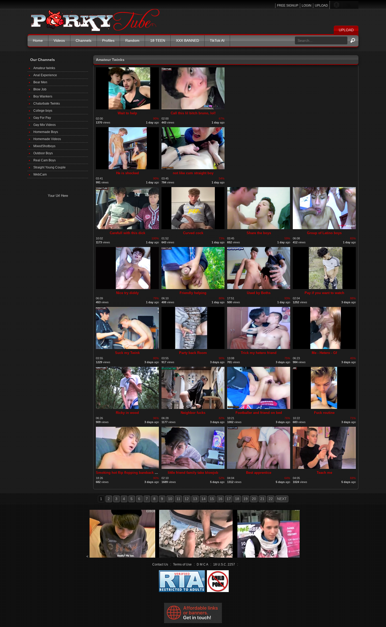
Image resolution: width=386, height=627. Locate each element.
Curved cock (193, 233)
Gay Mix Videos (44, 125)
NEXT (282, 499)
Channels (83, 40)
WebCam (40, 174)
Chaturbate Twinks (46, 103)
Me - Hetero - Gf (324, 353)
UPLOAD (321, 5)
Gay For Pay (42, 118)
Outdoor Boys (43, 153)
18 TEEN (157, 40)
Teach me (324, 473)
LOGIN (306, 5)
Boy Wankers (42, 96)
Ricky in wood (127, 413)
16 (220, 499)
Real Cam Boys (44, 160)
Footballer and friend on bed (259, 413)
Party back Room (193, 353)
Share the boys (259, 233)
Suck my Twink (127, 353)
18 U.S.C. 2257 (224, 564)
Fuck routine (324, 413)
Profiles (108, 40)
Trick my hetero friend (259, 353)
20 (254, 499)
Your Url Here (58, 196)
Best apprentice (258, 473)
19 (245, 499)
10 (170, 499)
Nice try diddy (127, 293)
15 (212, 499)
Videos (59, 40)
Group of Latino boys (324, 233)
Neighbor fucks (193, 413)
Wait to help (127, 113)
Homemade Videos (47, 139)
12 (187, 499)
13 (195, 499)
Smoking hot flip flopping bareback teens (129, 473)
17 (229, 499)
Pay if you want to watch (324, 293)
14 (203, 499)
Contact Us (160, 564)
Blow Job (39, 89)
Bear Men (40, 82)
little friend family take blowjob (193, 473)
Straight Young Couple (49, 167)
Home (38, 40)
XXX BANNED (187, 40)
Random (132, 40)
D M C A (202, 564)
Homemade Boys (45, 132)
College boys (42, 110)
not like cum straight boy (193, 173)
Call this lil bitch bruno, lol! (193, 113)
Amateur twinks (44, 68)
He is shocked (127, 173)
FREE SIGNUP (287, 5)
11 (178, 499)
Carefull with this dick (127, 233)
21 (262, 499)
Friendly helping (193, 293)
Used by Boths (258, 293)
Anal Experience (45, 75)
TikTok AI (217, 40)
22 (271, 499)
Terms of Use (182, 564)
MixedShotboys (44, 146)
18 (237, 499)
